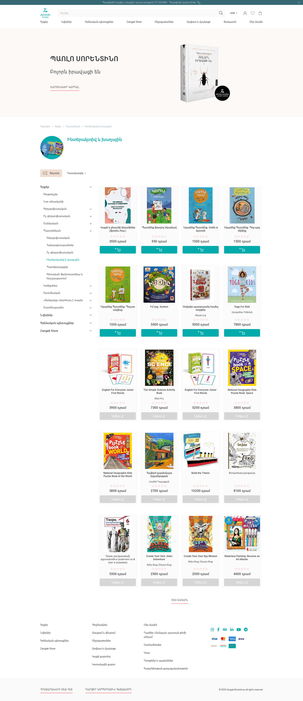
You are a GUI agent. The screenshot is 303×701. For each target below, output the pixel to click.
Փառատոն (230, 21)
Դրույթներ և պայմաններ (158, 660)
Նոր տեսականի (53, 201)
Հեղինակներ (99, 624)
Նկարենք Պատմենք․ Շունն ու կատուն (200, 229)
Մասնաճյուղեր (152, 644)
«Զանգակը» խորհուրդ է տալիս (63, 300)
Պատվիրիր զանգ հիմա (183, 2)
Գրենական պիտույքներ (99, 21)
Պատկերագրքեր (57, 267)
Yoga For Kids (242, 306)
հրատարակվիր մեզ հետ (56, 689)
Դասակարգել (75, 173)
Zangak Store (134, 21)
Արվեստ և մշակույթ (198, 21)
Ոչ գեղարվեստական (56, 216)
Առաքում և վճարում (103, 632)
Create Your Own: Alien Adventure (159, 558)
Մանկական (50, 223)
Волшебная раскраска (242, 472)
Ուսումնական (51, 292)
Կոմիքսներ (50, 285)
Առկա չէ (118, 416)
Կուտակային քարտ (103, 664)
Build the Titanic (200, 472)
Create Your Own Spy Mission (200, 556)
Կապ (147, 652)
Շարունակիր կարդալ (160, 95)
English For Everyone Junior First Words (118, 391)
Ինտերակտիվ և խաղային (63, 259)
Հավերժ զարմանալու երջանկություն (159, 474)
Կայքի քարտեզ (101, 656)
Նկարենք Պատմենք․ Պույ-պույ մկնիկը (242, 229)
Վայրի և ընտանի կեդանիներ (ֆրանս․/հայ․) (117, 229)
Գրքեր (44, 21)
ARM (232, 13)
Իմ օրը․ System (159, 306)
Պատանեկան (73, 126)
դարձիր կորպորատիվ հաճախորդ (108, 689)
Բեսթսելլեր (50, 194)
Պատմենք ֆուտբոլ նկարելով (159, 227)
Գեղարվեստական (55, 208)
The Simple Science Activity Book (159, 391)
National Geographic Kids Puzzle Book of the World (117, 474)
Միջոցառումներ (164, 21)
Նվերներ (66, 21)
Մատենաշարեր (53, 307)
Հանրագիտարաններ (60, 245)
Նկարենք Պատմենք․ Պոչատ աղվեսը (118, 308)
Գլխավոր (45, 126)
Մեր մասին (256, 21)
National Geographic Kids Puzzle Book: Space (242, 391)
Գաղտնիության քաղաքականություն (166, 668)
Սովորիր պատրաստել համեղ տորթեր (200, 308)
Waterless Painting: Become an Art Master (242, 558)
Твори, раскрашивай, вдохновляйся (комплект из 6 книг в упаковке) (118, 559)
